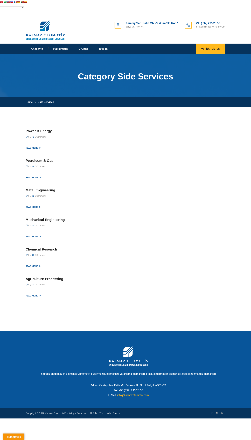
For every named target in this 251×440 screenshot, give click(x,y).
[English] (8, 2)
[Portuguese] (22, 2)
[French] (15, 2)
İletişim (103, 48)
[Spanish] (25, 2)
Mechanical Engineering (45, 220)
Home (29, 101)
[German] (18, 2)
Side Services (46, 101)
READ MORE (32, 148)
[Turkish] (1, 2)
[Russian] (11, 2)
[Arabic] (4, 2)
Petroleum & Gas (39, 161)
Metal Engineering (40, 190)
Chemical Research (41, 249)
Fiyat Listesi (212, 49)
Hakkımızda (60, 48)
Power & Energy (39, 131)
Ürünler (83, 48)
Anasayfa (37, 48)
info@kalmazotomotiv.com (133, 395)
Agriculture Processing (44, 279)
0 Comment (40, 137)
